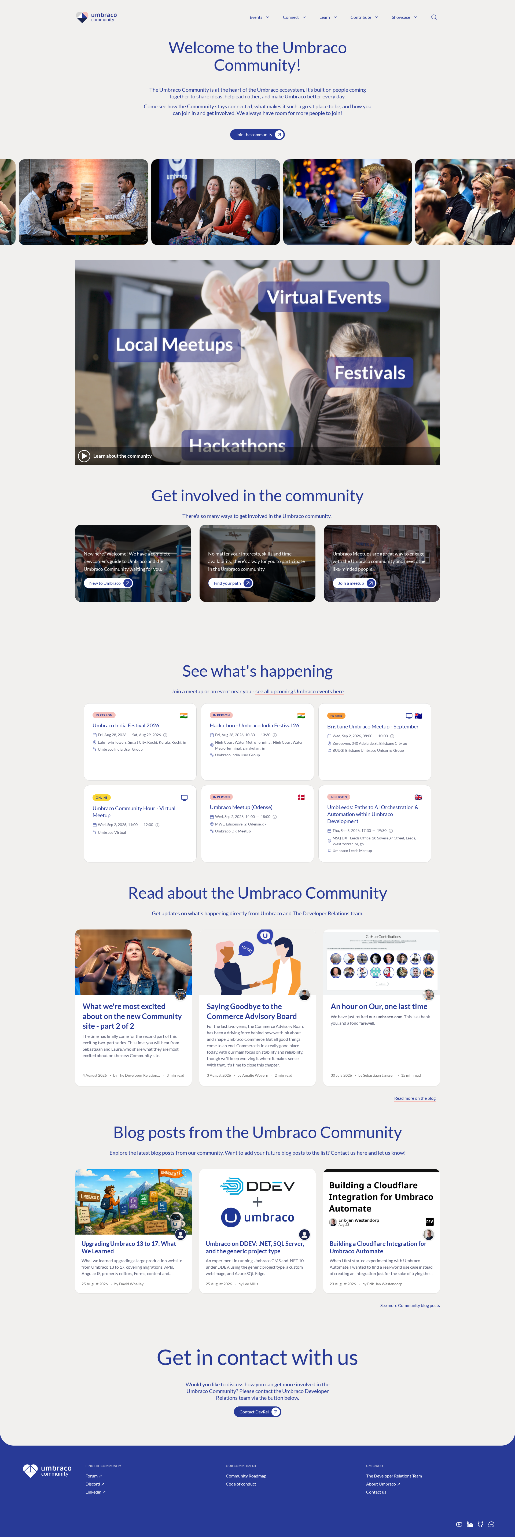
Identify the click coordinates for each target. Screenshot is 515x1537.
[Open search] (434, 17)
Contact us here (349, 1152)
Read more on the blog (415, 1098)
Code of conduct (241, 1483)
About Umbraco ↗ (383, 1483)
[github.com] (480, 1526)
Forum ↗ (94, 1475)
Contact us (376, 1491)
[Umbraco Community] (96, 17)
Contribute (361, 17)
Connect (291, 17)
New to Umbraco (105, 583)
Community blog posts (419, 1305)
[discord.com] (491, 1526)
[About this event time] (165, 735)
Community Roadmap (246, 1475)
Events (256, 17)
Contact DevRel (254, 1411)
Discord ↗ (95, 1483)
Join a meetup (351, 583)
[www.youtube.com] (459, 1526)
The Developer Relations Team (394, 1475)
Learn (324, 17)
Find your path (227, 583)
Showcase (401, 17)
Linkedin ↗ (96, 1491)
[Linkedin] (470, 1526)
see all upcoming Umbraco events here (299, 691)
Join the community (254, 134)
